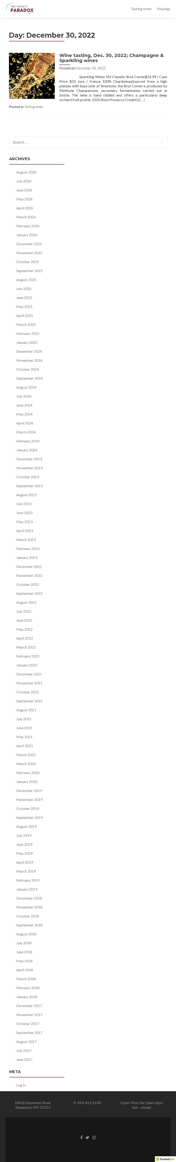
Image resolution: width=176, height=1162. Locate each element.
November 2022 (29, 575)
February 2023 (27, 548)
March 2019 (26, 871)
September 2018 (29, 925)
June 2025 (24, 297)
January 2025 (26, 342)
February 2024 (27, 441)
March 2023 (26, 539)
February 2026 (27, 226)
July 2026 (23, 181)
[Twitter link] (87, 1137)
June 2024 (24, 405)
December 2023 (29, 459)
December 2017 (29, 1005)
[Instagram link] (94, 1137)
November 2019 (29, 799)
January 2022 (26, 665)
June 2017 (24, 1059)
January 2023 (26, 557)
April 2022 (24, 638)
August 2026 (26, 172)
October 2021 (27, 692)
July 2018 (23, 943)
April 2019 (24, 862)
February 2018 (27, 987)
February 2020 (27, 772)
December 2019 (29, 790)
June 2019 (24, 844)
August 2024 (26, 387)
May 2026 (24, 199)
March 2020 (26, 763)
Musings (163, 8)
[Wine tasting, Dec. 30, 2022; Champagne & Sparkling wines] (32, 75)
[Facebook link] (81, 1137)
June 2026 (24, 190)
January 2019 (26, 889)
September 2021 (29, 701)
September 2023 (29, 486)
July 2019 (23, 835)
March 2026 (26, 217)
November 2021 (29, 683)
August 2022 (26, 602)
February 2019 (27, 880)
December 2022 (29, 566)
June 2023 (24, 512)
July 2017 (23, 1050)
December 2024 (29, 351)
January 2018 (26, 996)
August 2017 (26, 1041)
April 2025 (24, 315)
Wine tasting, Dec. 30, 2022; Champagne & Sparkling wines (111, 58)
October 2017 (27, 1023)
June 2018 (24, 952)
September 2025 (29, 270)
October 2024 (27, 369)
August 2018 (26, 934)
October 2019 (27, 808)
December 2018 (29, 898)
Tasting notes (141, 8)
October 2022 (27, 584)
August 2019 (26, 826)
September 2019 (29, 817)
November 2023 (29, 468)
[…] (142, 99)
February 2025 (27, 333)
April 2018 (24, 970)
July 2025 (23, 288)
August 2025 (26, 279)
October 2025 (27, 261)
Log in (21, 1085)
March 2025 (26, 324)
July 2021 (23, 719)
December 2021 (29, 674)
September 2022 (29, 593)
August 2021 (26, 710)
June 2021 (24, 728)
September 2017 (29, 1032)
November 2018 (29, 907)
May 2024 (24, 414)
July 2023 (23, 503)
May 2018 (24, 961)
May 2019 (24, 853)
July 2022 (23, 611)
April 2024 (24, 423)
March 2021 (26, 754)
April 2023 (24, 530)
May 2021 (24, 737)
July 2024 (23, 396)
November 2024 (29, 360)
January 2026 (26, 235)
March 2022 (26, 647)
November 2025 (29, 253)
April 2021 (24, 745)
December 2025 (29, 244)
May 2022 (24, 629)
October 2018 (27, 916)
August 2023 (26, 495)
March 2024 (26, 432)
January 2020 (26, 781)
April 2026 (24, 208)
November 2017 (29, 1014)
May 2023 (24, 521)
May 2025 (24, 306)
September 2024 (29, 378)
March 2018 (26, 979)
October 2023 (27, 477)
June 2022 (24, 620)
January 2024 (26, 450)
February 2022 (27, 656)
